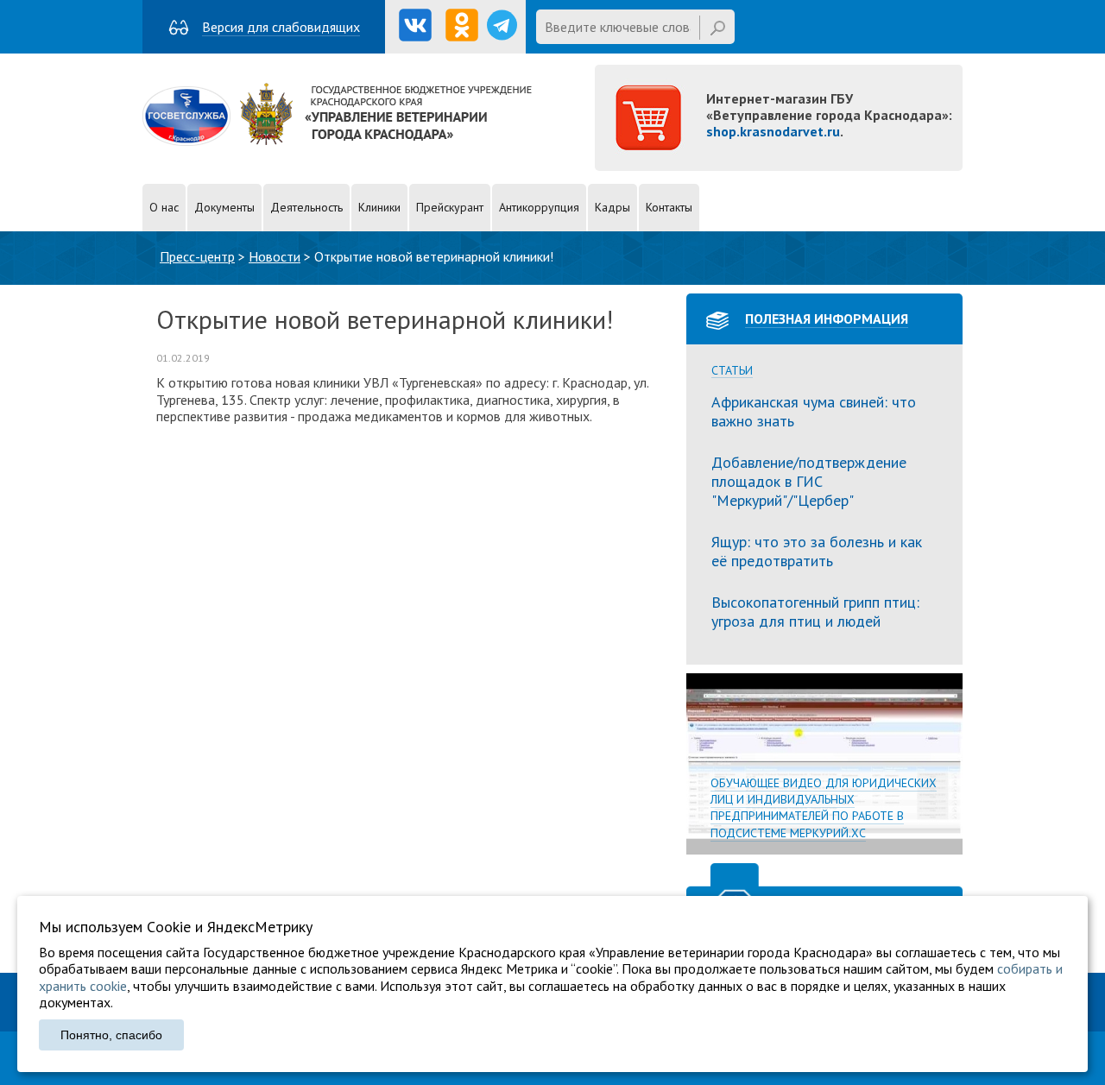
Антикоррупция (539, 207)
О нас (164, 207)
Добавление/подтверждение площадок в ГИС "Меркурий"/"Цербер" (808, 480)
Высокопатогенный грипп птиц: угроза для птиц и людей (815, 611)
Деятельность (306, 207)
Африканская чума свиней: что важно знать (813, 411)
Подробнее (824, 764)
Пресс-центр (197, 256)
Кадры (612, 207)
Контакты (669, 207)
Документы (224, 207)
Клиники (379, 207)
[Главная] (337, 140)
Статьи (732, 370)
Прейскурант (449, 207)
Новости (274, 256)
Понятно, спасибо (111, 1035)
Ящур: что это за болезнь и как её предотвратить (816, 551)
